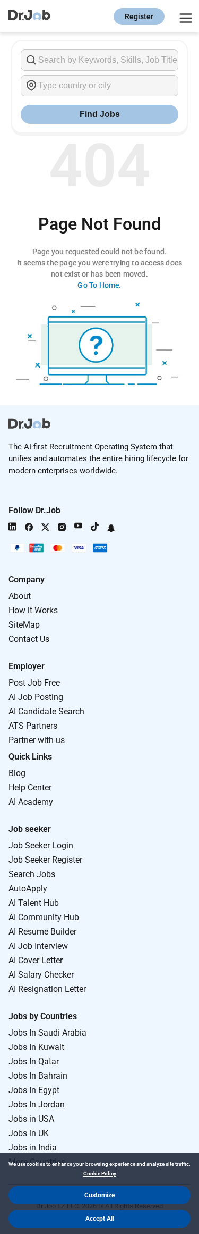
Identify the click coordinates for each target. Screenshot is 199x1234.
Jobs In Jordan (36, 1104)
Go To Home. (99, 285)
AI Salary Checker (41, 975)
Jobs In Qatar (33, 1061)
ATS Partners (32, 726)
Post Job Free (34, 683)
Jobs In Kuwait (36, 1047)
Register (139, 16)
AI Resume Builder (42, 932)
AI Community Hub (43, 917)
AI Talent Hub (33, 903)
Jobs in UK (28, 1133)
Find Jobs (100, 114)
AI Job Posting (35, 697)
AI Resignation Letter (47, 989)
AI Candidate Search (46, 711)
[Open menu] (184, 16)
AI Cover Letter (35, 960)
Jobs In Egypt (33, 1090)
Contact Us (28, 639)
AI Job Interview (38, 946)
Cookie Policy (99, 1174)
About (19, 596)
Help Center (29, 787)
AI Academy (30, 802)
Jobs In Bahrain (37, 1076)
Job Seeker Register (45, 860)
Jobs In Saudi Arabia (47, 1033)
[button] (99, 1195)
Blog (16, 773)
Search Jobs (31, 874)
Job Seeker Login (40, 845)
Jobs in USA (31, 1119)
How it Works (33, 610)
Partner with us (36, 740)
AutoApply (27, 888)
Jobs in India (32, 1148)
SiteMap (24, 625)
